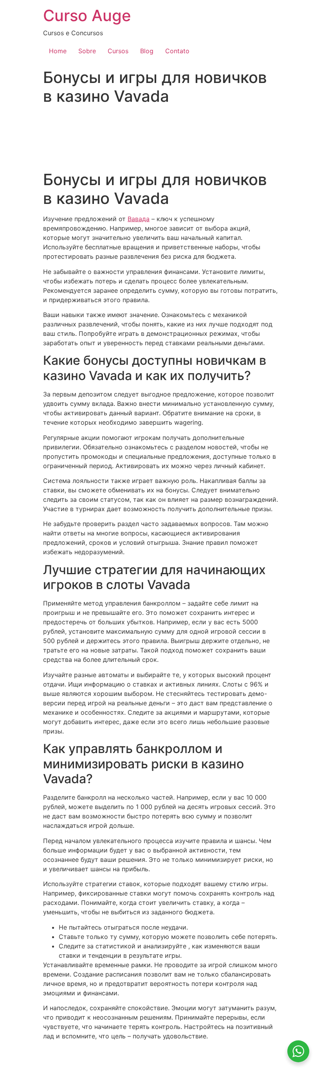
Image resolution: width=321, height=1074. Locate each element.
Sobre (87, 51)
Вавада (139, 219)
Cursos (118, 51)
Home (58, 51)
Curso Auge (87, 15)
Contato (177, 51)
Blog (146, 51)
